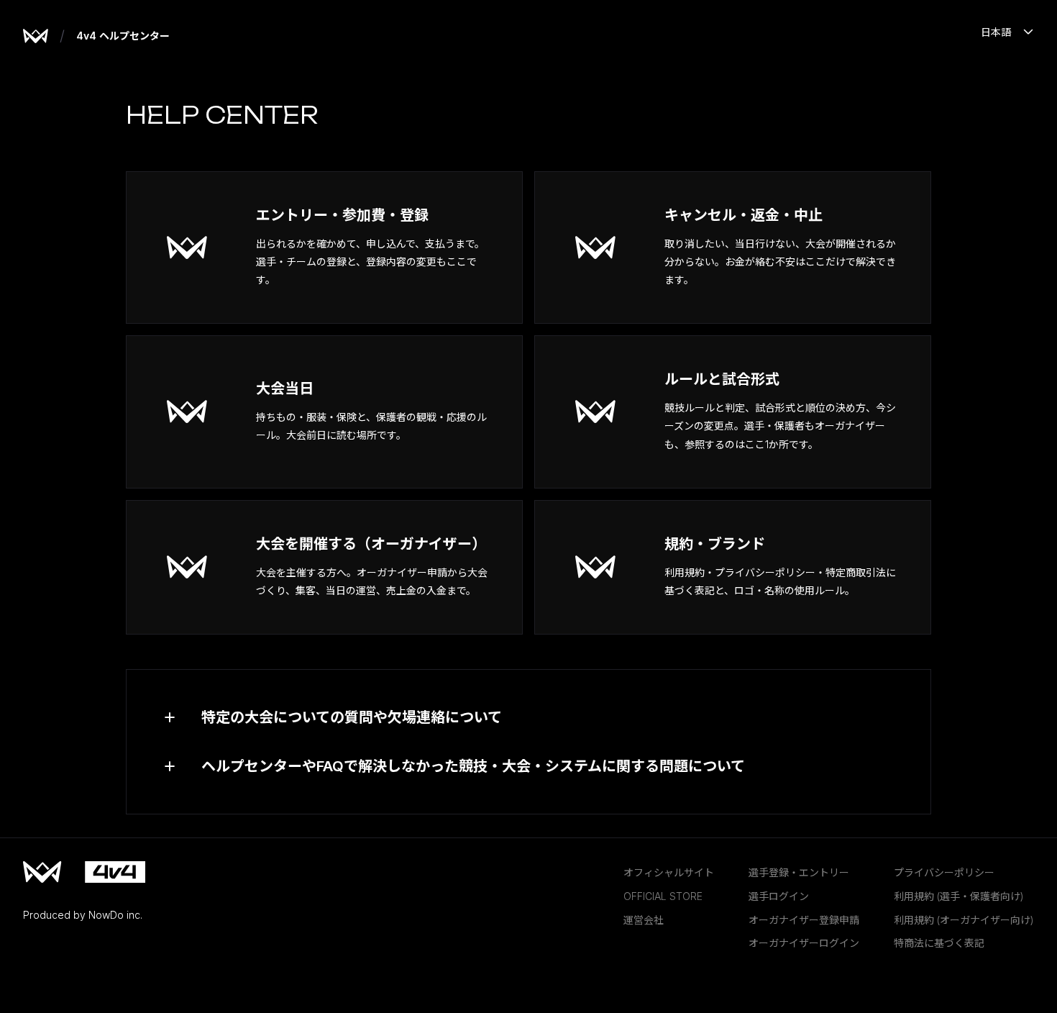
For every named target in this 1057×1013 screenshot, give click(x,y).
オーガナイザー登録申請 (804, 920)
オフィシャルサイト (668, 872)
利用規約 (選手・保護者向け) (959, 896)
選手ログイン (779, 896)
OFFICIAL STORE (663, 896)
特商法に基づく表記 (939, 943)
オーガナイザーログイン (804, 943)
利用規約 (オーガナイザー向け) (964, 920)
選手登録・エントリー (799, 872)
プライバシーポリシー (944, 872)
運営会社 (643, 920)
